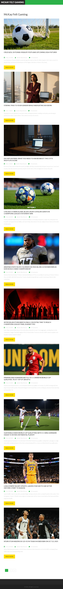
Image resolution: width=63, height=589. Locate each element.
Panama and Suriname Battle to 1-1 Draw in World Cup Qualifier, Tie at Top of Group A (27, 378)
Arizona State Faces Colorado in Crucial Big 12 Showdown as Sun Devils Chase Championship (30, 268)
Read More (9, 67)
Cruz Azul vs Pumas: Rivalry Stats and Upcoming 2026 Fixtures (30, 52)
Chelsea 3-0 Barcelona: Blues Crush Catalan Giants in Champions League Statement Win (27, 212)
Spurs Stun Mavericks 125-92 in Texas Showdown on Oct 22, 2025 (31, 541)
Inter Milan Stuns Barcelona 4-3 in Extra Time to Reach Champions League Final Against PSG (27, 323)
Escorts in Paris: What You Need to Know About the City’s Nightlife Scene (28, 159)
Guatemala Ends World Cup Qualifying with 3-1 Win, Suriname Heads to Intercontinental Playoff (30, 434)
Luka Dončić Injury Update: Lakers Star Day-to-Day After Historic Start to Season (28, 487)
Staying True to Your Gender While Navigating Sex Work (28, 105)
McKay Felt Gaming (12, 2)
